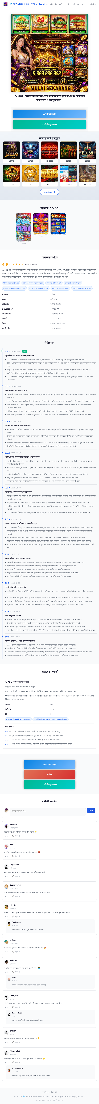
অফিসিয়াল (53, 4)
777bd (5, 269)
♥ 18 (6, 1007)
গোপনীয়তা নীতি (52, 1092)
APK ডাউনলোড (49, 114)
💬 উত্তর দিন (16, 836)
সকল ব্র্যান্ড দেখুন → (49, 192)
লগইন (68, 4)
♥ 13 (6, 896)
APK (61, 4)
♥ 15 (6, 836)
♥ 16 (6, 876)
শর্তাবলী (44, 1092)
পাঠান (91, 810)
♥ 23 (6, 972)
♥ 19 (6, 917)
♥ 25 (6, 952)
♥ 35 (6, 1042)
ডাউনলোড (75, 4)
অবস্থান (84, 4)
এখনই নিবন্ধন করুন (49, 124)
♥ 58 (6, 856)
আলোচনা (93, 4)
